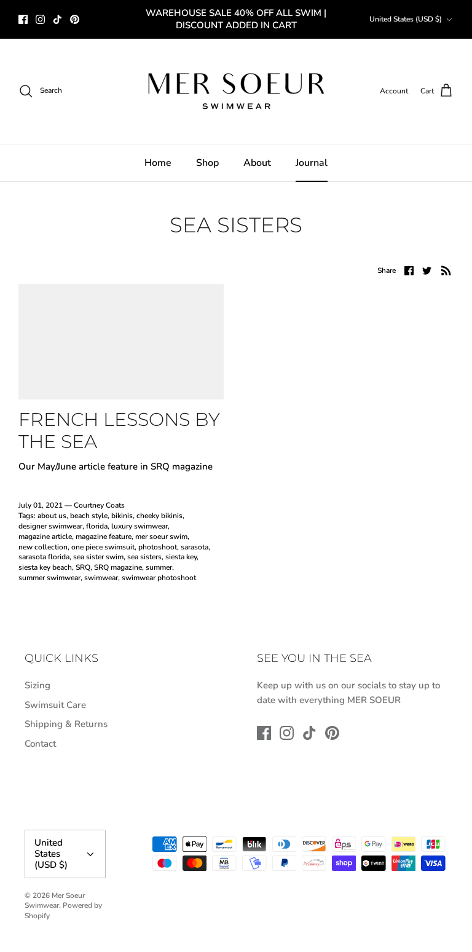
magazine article (45, 536)
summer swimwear (49, 578)
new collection (43, 547)
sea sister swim (98, 557)
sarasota (194, 547)
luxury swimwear (139, 526)
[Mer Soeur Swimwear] (236, 91)
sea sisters (144, 557)
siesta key (181, 557)
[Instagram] (40, 19)
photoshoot (157, 547)
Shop (207, 163)
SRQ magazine (118, 567)
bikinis (122, 516)
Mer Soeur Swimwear (55, 901)
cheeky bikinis (159, 516)
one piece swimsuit (103, 547)
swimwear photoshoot (159, 578)
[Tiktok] (57, 19)
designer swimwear (50, 526)
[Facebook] (23, 19)
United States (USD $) (405, 19)
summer (159, 567)
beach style (89, 516)
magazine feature (104, 536)
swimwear (101, 578)
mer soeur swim (161, 536)
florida (97, 526)
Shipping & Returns (66, 724)
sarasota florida (43, 557)
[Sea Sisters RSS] (446, 270)
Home (157, 163)
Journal (312, 163)
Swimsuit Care (55, 705)
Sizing (37, 685)
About (257, 163)
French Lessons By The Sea (119, 430)
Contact (40, 744)
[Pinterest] (74, 19)
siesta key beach (45, 567)
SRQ (83, 567)
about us (51, 516)
